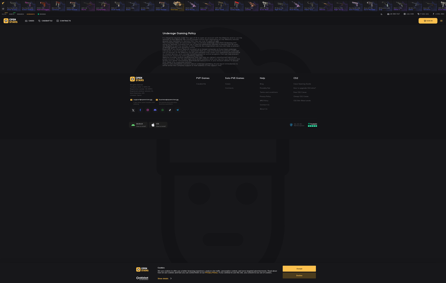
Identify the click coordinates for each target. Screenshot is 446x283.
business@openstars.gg (169, 99)
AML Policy (264, 100)
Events (12, 14)
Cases (227, 84)
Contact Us (264, 105)
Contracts (229, 88)
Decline (299, 276)
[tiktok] (170, 110)
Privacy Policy (265, 96)
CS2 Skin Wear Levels (302, 100)
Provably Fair (265, 88)
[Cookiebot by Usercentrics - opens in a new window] (142, 278)
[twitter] (133, 110)
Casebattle (201, 84)
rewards (20, 14)
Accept (299, 269)
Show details (163, 279)
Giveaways (31, 14)
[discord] (155, 110)
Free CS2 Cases (300, 92)
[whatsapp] (162, 110)
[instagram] (148, 110)
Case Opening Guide (302, 84)
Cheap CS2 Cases (301, 96)
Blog (262, 84)
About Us (263, 109)
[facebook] (140, 110)
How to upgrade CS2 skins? (305, 88)
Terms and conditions (269, 92)
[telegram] (177, 110)
